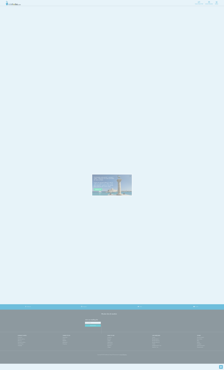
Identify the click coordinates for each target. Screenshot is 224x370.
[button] (130, 176)
